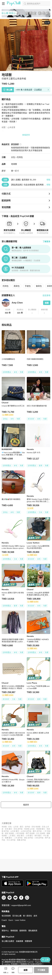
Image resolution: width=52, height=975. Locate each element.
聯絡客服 (14, 931)
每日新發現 (6, 916)
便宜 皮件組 (28, 838)
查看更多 (26, 135)
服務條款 (23, 931)
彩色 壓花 (8, 829)
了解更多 (46, 241)
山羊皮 (15, 827)
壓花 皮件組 (37, 831)
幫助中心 (5, 931)
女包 (13, 157)
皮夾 (35, 916)
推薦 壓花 (8, 838)
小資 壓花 (29, 836)
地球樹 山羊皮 (29, 829)
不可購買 (41, 970)
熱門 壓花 (38, 836)
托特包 (20, 157)
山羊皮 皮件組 (26, 831)
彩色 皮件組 (18, 829)
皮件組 (27, 827)
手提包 (28, 286)
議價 (25, 970)
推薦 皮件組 (21, 840)
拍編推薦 (19, 941)
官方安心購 (16, 916)
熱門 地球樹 (30, 833)
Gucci (10, 920)
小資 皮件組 (39, 838)
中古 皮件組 (11, 840)
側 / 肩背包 (27, 916)
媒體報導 (28, 941)
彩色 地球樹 (36, 827)
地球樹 (4, 827)
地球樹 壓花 (40, 829)
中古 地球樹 (40, 833)
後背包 (39, 286)
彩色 (10, 827)
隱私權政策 (32, 931)
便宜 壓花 (20, 836)
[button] (8, 311)
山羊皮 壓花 (14, 831)
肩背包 (17, 286)
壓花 (21, 827)
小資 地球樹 (19, 833)
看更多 (26, 805)
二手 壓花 (11, 836)
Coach (4, 920)
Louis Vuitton (20, 920)
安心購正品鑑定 (8, 941)
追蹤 (47, 303)
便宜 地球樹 (9, 833)
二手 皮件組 (18, 838)
